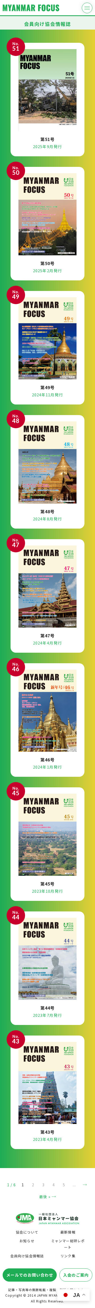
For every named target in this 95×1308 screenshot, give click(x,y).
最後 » (44, 1196)
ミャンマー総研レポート (67, 1243)
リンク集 (67, 1255)
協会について (27, 1232)
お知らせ (27, 1240)
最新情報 (67, 1232)
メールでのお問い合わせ (29, 1275)
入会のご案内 (75, 1275)
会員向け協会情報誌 (27, 1255)
